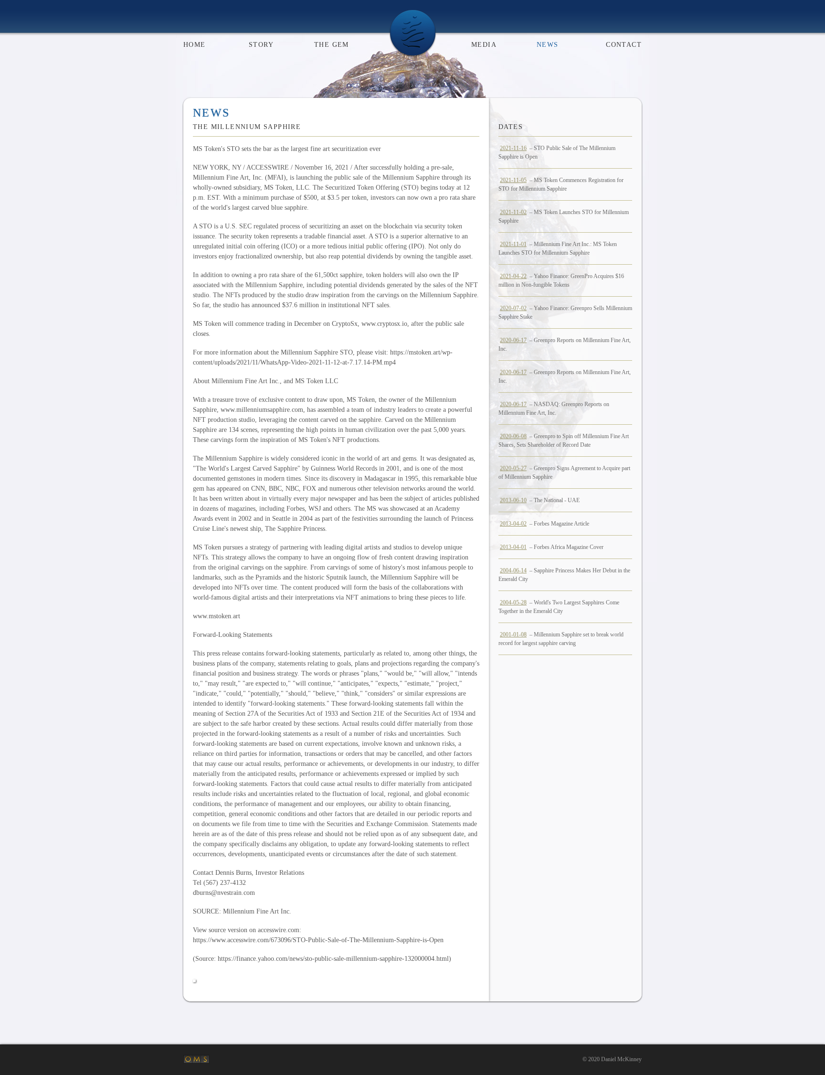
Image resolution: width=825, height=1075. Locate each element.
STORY (261, 44)
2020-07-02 (513, 308)
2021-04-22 (513, 276)
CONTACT (624, 44)
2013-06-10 (513, 500)
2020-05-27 (513, 468)
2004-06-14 (513, 570)
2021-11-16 (513, 148)
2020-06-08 (513, 436)
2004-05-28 (513, 602)
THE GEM (331, 44)
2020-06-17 (513, 340)
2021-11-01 (513, 244)
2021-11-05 (513, 180)
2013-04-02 (513, 523)
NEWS (548, 44)
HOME (194, 44)
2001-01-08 (513, 634)
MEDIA (484, 44)
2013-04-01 (513, 547)
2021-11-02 (513, 212)
